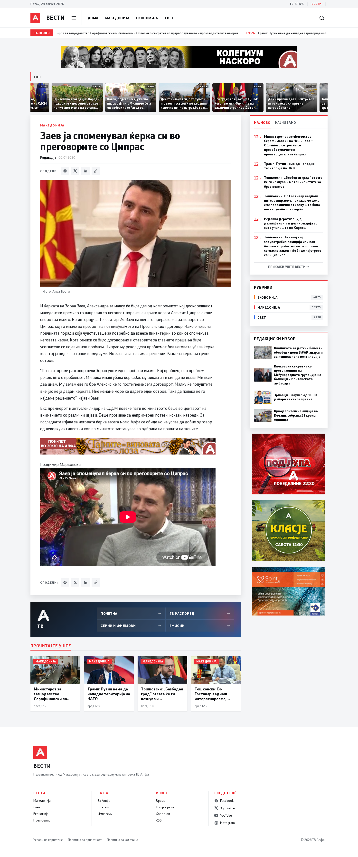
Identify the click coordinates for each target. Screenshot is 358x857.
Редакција (48, 157)
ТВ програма (165, 807)
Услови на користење (48, 840)
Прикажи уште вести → (288, 267)
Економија (147, 18)
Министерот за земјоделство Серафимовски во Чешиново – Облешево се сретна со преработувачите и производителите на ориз (288, 145)
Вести (316, 4)
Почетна (131, 613)
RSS (159, 820)
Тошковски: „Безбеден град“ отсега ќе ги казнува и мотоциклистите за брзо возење (293, 181)
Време (160, 800)
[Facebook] (65, 171)
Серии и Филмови (131, 625)
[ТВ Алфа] (35, 18)
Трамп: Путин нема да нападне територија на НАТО (289, 165)
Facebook (227, 800)
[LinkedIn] (85, 171)
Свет (169, 18)
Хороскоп (163, 814)
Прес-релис (41, 820)
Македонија (117, 18)
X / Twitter (228, 808)
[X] (75, 171)
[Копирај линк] (96, 171)
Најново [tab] (262, 122)
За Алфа (104, 800)
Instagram (227, 823)
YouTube (226, 815)
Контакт (103, 807)
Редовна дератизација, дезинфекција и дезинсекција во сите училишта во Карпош (291, 223)
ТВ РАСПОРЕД (200, 613)
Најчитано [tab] (285, 122)
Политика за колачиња (123, 840)
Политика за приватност (85, 840)
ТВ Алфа (297, 4)
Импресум (105, 814)
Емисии (200, 625)
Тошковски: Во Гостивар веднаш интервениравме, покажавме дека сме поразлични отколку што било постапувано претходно (292, 203)
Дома (93, 18)
